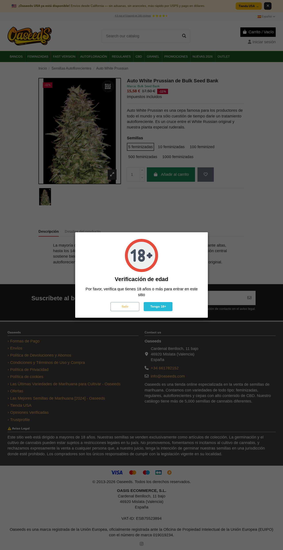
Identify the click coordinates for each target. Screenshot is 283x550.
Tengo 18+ (158, 306)
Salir (125, 306)
